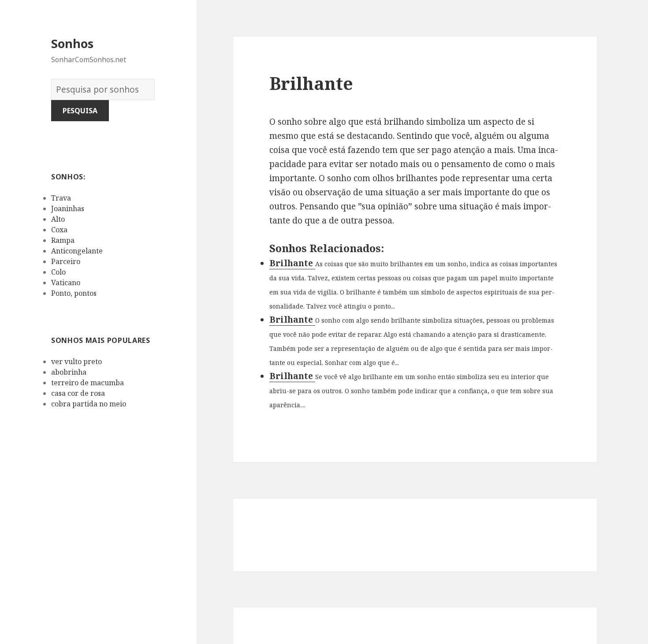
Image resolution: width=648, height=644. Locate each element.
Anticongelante (77, 251)
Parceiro (65, 261)
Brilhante (292, 263)
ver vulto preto (76, 361)
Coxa (59, 230)
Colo (58, 272)
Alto (58, 219)
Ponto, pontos (74, 293)
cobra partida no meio (88, 404)
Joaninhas (67, 208)
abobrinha (68, 372)
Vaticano (65, 282)
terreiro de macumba (87, 382)
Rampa (62, 240)
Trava (61, 198)
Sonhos (72, 43)
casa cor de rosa (78, 393)
